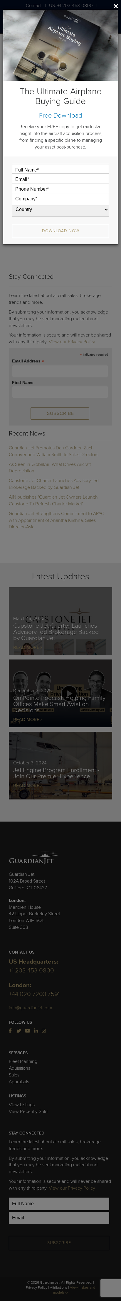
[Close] (116, 6)
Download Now (60, 230)
